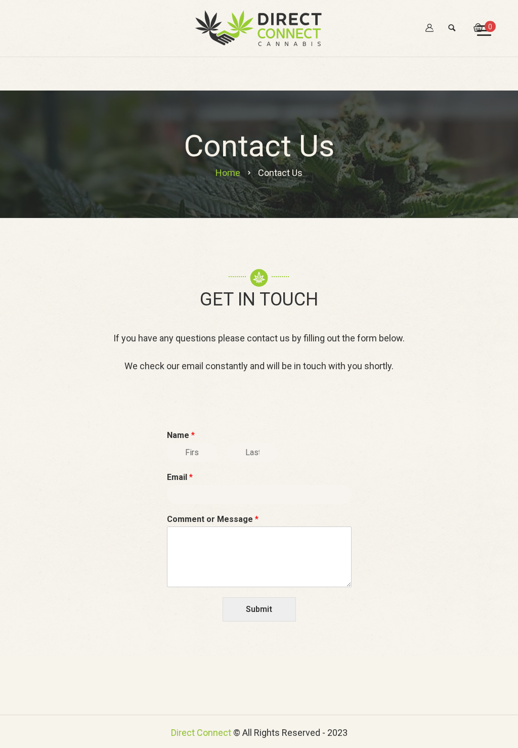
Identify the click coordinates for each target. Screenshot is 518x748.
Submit (259, 609)
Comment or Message (212, 519)
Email (180, 477)
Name (181, 435)
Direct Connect (201, 732)
